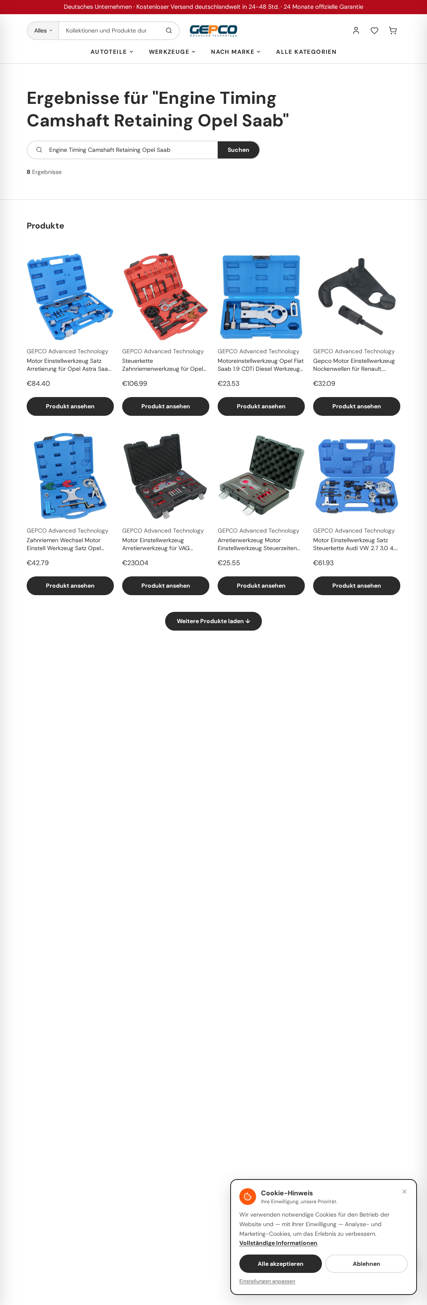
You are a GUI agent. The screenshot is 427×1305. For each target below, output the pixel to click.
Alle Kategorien (306, 51)
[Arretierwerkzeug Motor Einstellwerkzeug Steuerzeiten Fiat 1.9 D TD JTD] (261, 476)
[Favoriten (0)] (374, 30)
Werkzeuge (169, 51)
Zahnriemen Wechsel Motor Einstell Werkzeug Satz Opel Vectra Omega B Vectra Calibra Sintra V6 (69, 544)
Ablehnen (366, 1263)
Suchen (238, 149)
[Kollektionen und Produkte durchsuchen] (169, 30)
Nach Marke (232, 51)
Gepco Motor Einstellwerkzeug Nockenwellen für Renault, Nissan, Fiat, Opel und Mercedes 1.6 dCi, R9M (354, 365)
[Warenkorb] (392, 30)
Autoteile (108, 51)
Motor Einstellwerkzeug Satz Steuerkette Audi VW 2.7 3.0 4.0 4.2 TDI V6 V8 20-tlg (356, 544)
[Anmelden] (356, 30)
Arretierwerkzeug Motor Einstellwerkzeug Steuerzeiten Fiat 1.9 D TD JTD (257, 544)
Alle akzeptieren (281, 1263)
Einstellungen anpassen (267, 1281)
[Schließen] (404, 1191)
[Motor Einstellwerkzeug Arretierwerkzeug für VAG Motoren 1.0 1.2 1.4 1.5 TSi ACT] (165, 476)
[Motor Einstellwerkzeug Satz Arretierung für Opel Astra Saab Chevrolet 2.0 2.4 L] (70, 296)
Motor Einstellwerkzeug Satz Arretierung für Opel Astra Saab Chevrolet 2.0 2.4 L (69, 365)
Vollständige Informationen (278, 1243)
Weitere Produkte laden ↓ (213, 621)
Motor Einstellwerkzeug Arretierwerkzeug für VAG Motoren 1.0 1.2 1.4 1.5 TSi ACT (161, 544)
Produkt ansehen (70, 406)
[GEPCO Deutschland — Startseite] (213, 30)
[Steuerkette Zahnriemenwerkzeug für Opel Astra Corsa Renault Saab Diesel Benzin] (165, 296)
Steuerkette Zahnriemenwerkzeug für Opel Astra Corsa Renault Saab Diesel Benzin (165, 365)
